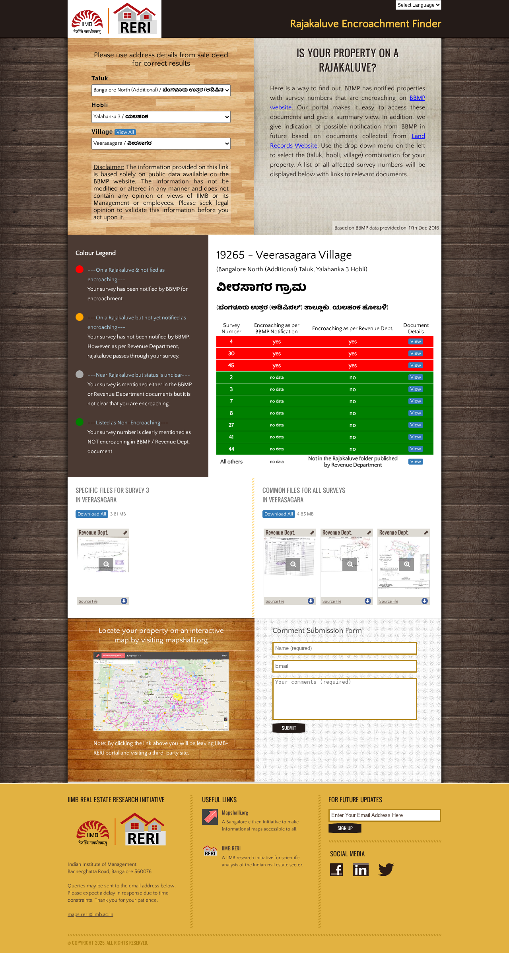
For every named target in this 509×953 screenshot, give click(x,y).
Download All (92, 514)
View (415, 341)
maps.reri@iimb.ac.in (90, 914)
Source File (88, 601)
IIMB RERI (231, 848)
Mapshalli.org (235, 812)
